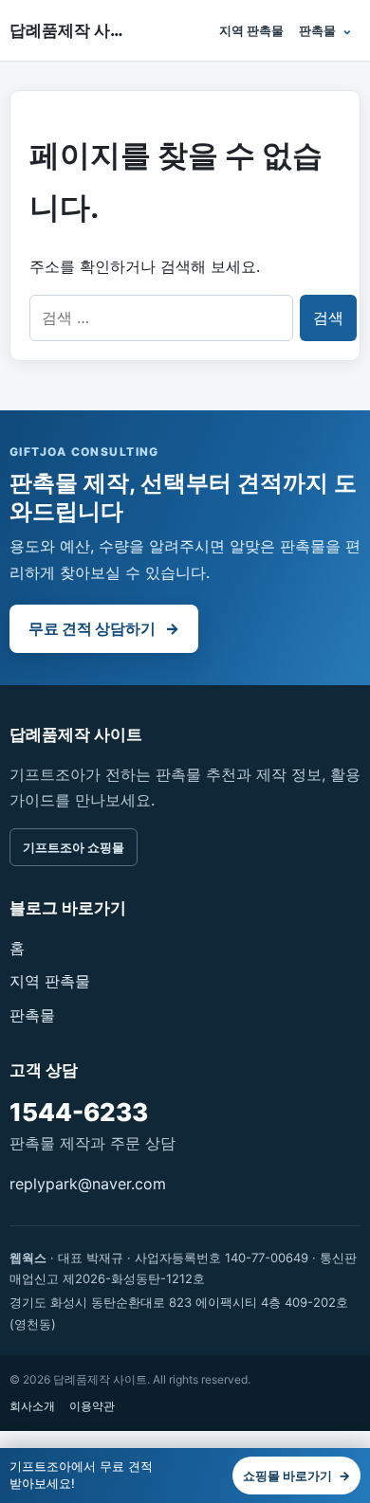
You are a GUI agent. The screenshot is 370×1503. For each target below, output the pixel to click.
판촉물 (317, 30)
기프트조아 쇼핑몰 (73, 847)
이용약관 (92, 1406)
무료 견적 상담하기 (103, 628)
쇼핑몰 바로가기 (296, 1475)
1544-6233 (78, 1112)
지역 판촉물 (251, 30)
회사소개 (32, 1406)
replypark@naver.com (87, 1183)
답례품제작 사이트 (75, 30)
